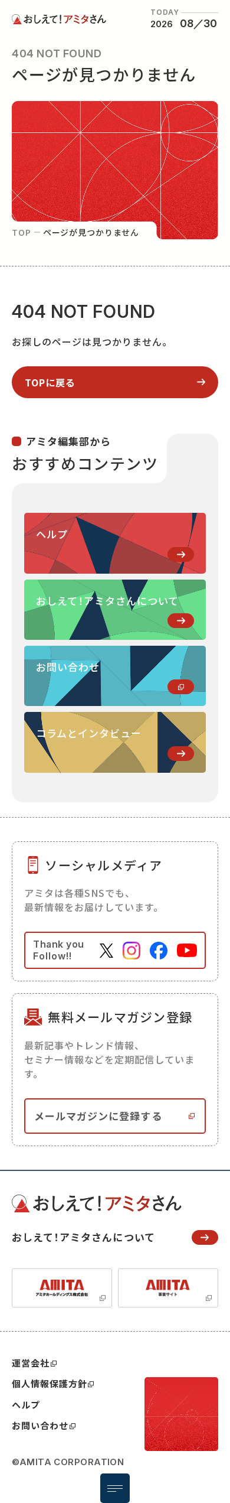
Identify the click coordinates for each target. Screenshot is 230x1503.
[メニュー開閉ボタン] (115, 1488)
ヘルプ (26, 1404)
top (21, 232)
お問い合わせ (40, 1425)
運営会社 (31, 1362)
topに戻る (50, 382)
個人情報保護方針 (49, 1383)
